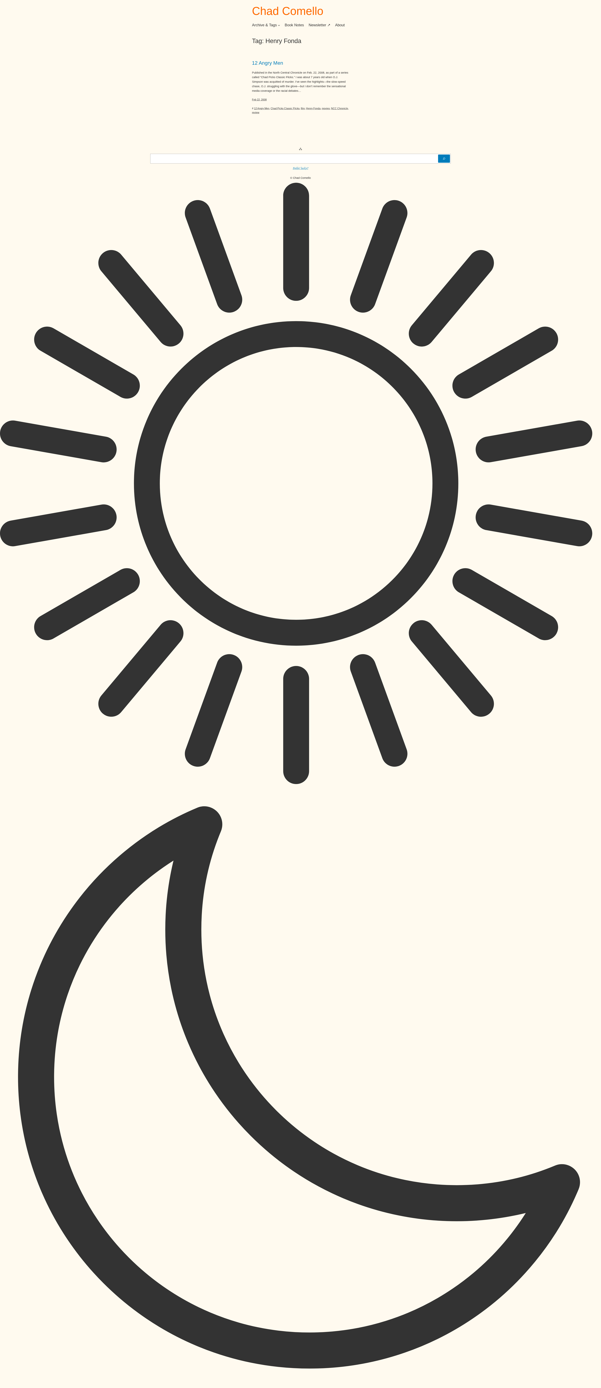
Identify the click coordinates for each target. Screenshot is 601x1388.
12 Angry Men (267, 63)
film (303, 108)
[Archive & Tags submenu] (279, 25)
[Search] (444, 159)
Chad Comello (287, 11)
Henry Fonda (313, 108)
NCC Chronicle (339, 108)
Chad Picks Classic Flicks (285, 108)
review (255, 112)
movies (326, 108)
